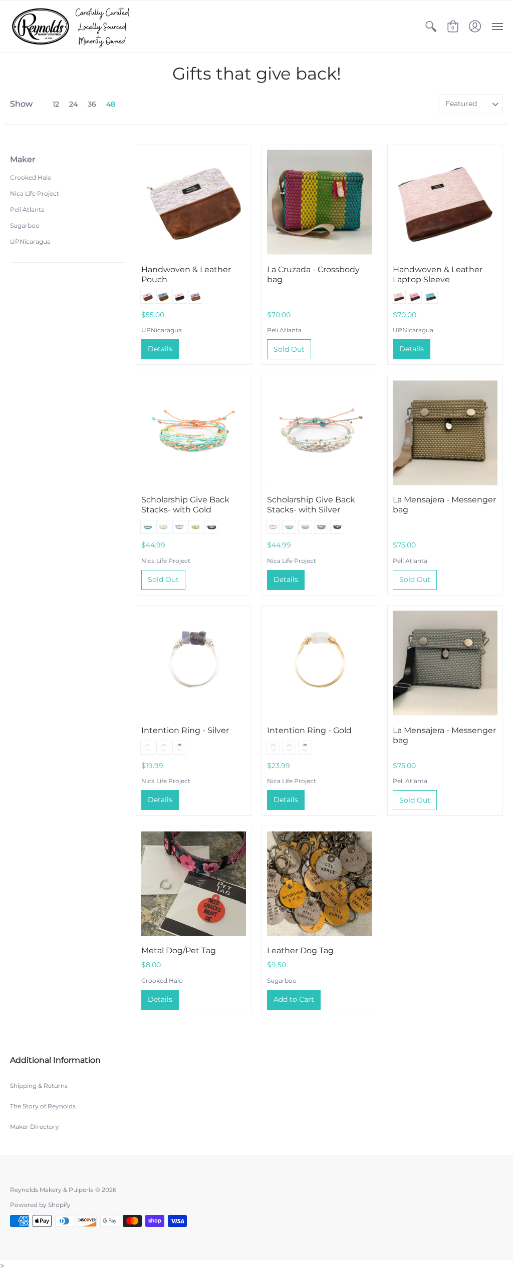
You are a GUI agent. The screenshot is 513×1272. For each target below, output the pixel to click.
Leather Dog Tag (300, 950)
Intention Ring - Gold (309, 730)
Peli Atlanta (27, 209)
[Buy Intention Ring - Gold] (319, 663)
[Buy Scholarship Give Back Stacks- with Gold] (193, 432)
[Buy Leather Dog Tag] (319, 883)
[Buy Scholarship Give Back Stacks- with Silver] (319, 432)
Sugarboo (25, 225)
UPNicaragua (30, 241)
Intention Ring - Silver (185, 730)
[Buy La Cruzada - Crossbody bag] (319, 202)
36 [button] (92, 104)
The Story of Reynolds (43, 1106)
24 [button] (73, 104)
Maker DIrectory (34, 1126)
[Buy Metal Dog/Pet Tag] (193, 883)
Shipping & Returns (39, 1085)
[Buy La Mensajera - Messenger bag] (445, 432)
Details (160, 348)
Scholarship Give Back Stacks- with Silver (311, 504)
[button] (431, 27)
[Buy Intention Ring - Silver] (193, 663)
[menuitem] (431, 27)
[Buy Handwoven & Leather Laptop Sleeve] (445, 202)
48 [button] (110, 104)
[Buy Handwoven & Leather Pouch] (193, 202)
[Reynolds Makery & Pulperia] (72, 27)
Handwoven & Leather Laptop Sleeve (437, 274)
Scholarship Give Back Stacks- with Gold (185, 504)
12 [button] (56, 104)
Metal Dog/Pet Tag (178, 950)
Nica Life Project (34, 193)
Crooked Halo (31, 177)
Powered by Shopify (40, 1204)
